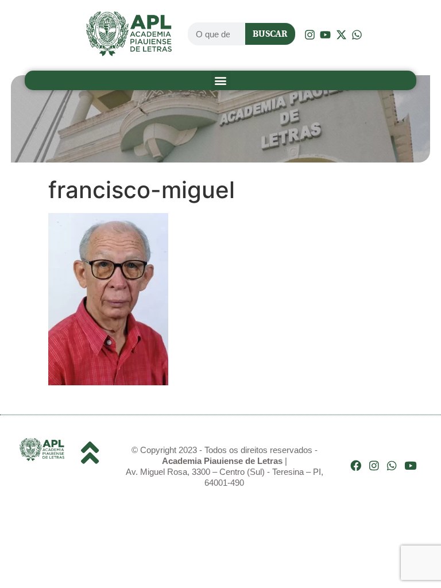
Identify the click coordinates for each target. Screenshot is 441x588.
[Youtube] (410, 465)
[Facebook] (355, 465)
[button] (220, 80)
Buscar (270, 34)
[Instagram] (374, 465)
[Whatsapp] (392, 465)
